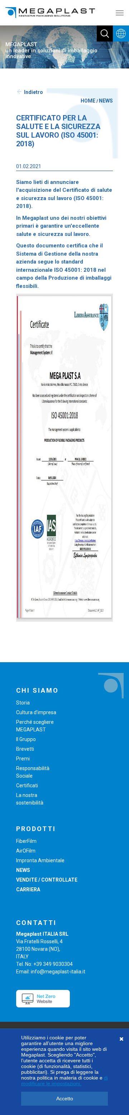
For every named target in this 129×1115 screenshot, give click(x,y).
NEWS (106, 101)
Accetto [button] (64, 1098)
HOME (88, 101)
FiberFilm (26, 841)
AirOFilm (25, 851)
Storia (23, 703)
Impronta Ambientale (40, 860)
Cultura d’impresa (36, 712)
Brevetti (25, 749)
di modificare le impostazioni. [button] (64, 1080)
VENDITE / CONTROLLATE (46, 880)
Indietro (33, 92)
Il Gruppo (26, 739)
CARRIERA (28, 889)
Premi (23, 758)
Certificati (27, 785)
